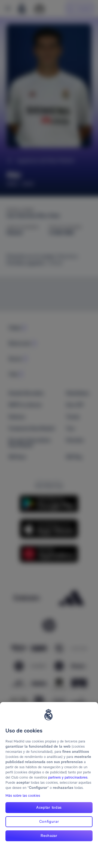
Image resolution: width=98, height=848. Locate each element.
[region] (49, 775)
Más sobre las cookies (22, 795)
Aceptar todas (49, 807)
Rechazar (49, 835)
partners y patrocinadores (67, 777)
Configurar (49, 821)
